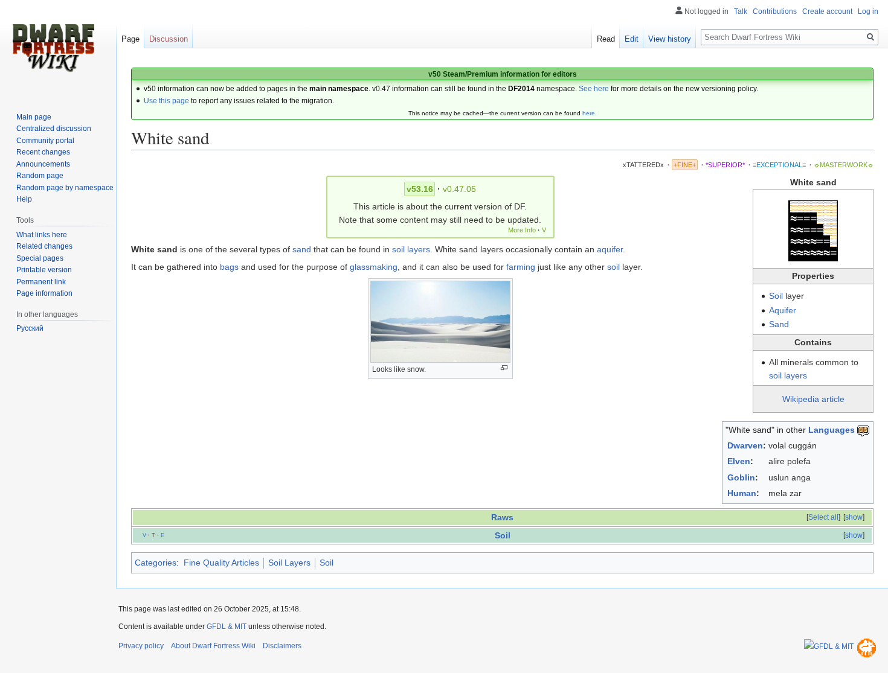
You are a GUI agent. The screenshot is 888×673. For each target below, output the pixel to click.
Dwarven (745, 445)
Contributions (775, 11)
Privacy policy (141, 646)
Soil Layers (289, 562)
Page (130, 38)
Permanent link (41, 282)
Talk (740, 11)
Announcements (43, 164)
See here (594, 88)
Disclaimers (282, 646)
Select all (823, 517)
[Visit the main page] (53, 48)
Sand (779, 324)
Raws (502, 517)
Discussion (168, 38)
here (588, 113)
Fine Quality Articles (221, 562)
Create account (827, 11)
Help (24, 199)
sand (301, 249)
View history (669, 38)
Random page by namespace (65, 187)
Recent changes (43, 152)
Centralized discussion (53, 128)
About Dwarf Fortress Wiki (213, 646)
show (854, 517)
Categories (155, 562)
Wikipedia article (813, 399)
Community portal (45, 140)
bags (229, 267)
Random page (39, 175)
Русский (29, 328)
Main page (33, 117)
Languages (831, 430)
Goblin (741, 477)
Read (606, 38)
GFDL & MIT (226, 626)
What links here (41, 235)
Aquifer (782, 310)
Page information (44, 293)
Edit (632, 38)
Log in (868, 11)
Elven (738, 461)
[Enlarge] (504, 368)
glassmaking (373, 267)
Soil (776, 296)
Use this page (166, 100)
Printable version (44, 270)
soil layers (788, 375)
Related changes (44, 246)
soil (613, 267)
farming (520, 267)
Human (741, 493)
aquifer (610, 249)
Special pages (39, 258)
